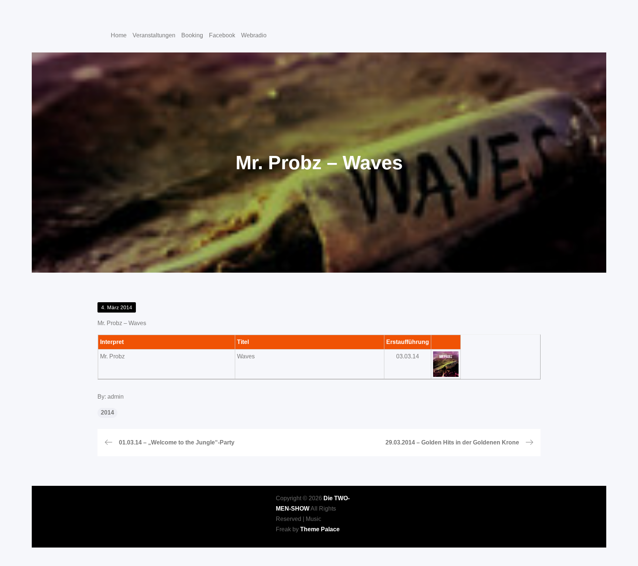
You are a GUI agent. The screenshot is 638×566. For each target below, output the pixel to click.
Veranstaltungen (154, 35)
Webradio (254, 35)
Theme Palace (320, 529)
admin (115, 396)
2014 (107, 412)
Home (119, 35)
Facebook (222, 35)
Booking (192, 35)
